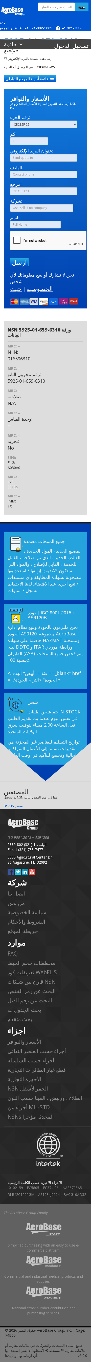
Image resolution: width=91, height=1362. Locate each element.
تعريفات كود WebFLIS (32, 972)
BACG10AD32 (74, 1194)
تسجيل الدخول (71, 45)
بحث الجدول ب (24, 1009)
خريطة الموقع (23, 931)
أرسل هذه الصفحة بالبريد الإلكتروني (29, 58)
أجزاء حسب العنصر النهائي (37, 1051)
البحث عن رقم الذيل (30, 1000)
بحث (81, 6)
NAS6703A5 (72, 1187)
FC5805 (33, 1187)
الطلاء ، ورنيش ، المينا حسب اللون (45, 1097)
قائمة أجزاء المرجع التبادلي (28, 78)
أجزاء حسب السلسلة (31, 1060)
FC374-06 (51, 1187)
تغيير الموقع (8, 27)
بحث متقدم (20, 1019)
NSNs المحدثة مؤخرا (31, 1116)
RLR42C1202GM (21, 1194)
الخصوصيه (40, 289)
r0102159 (15, 1187)
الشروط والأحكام (26, 921)
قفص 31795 (13, 805)
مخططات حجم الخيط (31, 962)
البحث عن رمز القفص (32, 991)
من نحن (16, 902)
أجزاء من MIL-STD (29, 1107)
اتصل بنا (16, 893)
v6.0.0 (82, 1355)
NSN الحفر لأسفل (28, 1088)
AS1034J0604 (49, 1194)
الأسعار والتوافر (24, 1041)
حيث (16, 289)
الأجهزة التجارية (24, 1079)
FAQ (13, 953)
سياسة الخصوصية (27, 912)
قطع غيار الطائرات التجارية (37, 1069)
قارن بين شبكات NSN (32, 981)
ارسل (19, 262)
